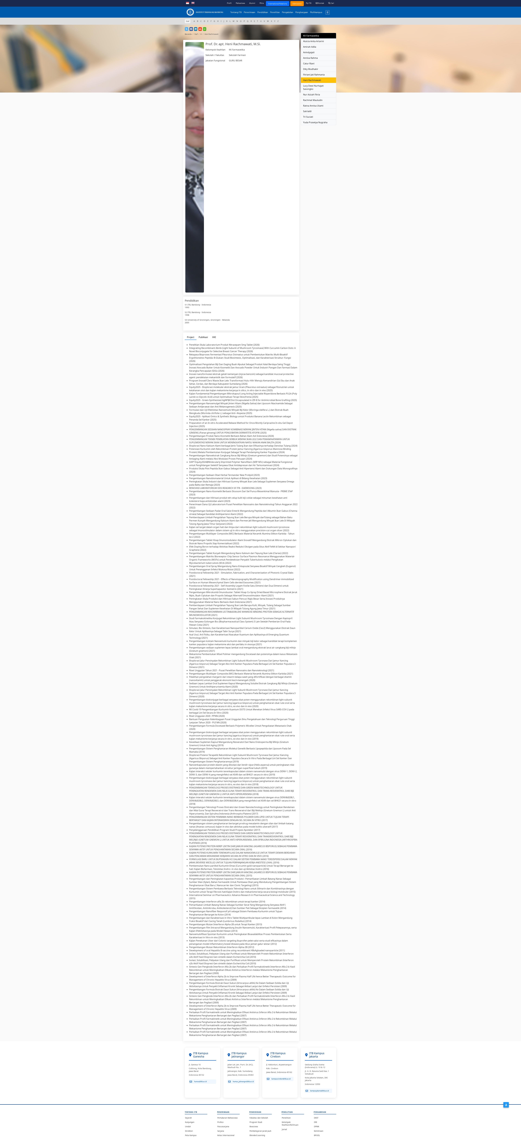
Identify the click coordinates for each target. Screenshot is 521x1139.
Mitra (262, 3)
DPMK (316, 1126)
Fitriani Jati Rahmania (314, 74)
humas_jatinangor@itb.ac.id (243, 1081)
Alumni (252, 3)
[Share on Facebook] (191, 29)
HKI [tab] (214, 337)
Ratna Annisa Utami (313, 105)
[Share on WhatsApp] (204, 29)
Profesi (220, 1122)
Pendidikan (262, 12)
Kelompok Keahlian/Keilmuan (290, 1123)
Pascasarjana (223, 1126)
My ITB (308, 3)
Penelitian (275, 12)
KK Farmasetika (237, 49)
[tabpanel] (241, 690)
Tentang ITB (236, 12)
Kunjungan (189, 1122)
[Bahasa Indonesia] (187, 2)
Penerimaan (249, 12)
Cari (332, 3)
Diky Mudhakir (310, 69)
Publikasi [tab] (203, 337)
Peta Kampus (191, 1135)
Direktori (189, 1131)
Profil (229, 3)
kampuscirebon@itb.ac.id (280, 1079)
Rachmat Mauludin (313, 100)
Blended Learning (257, 1135)
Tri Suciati (308, 116)
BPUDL (317, 1135)
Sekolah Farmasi (237, 55)
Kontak (321, 3)
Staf (196, 34)
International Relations (277, 3)
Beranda (188, 34)
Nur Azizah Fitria (311, 94)
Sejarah (188, 1117)
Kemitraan (318, 1131)
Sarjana (220, 1131)
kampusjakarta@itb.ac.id (319, 1091)
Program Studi (256, 1122)
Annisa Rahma (310, 57)
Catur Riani (308, 63)
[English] (193, 2)
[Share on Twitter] (186, 29)
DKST (316, 1117)
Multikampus (316, 12)
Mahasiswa (240, 3)
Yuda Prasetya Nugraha (315, 122)
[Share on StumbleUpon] (200, 29)
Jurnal (284, 1129)
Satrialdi (307, 111)
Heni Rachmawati (312, 80)
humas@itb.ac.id (200, 1081)
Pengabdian (287, 12)
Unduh (188, 1126)
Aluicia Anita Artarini (313, 41)
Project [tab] (190, 337)
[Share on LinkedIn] (195, 29)
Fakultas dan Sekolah (259, 1117)
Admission (297, 3)
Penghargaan (301, 12)
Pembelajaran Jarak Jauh (260, 1131)
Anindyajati (308, 52)
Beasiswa (254, 1126)
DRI (315, 1122)
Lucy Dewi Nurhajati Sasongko (313, 87)
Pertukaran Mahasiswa (227, 1117)
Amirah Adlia (309, 46)
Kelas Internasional (225, 1135)
